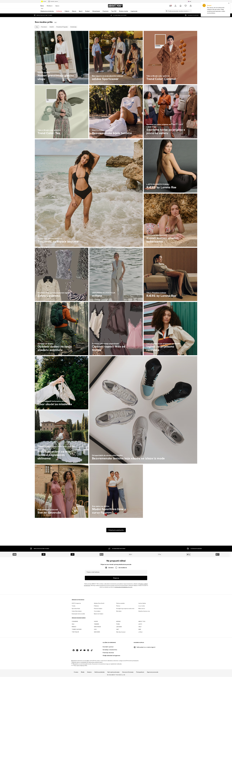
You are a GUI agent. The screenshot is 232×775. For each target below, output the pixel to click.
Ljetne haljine (142, 603)
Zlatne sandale (120, 603)
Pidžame (96, 606)
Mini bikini (118, 611)
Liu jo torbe (141, 606)
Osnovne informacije (127, 672)
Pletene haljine (98, 608)
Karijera (89, 672)
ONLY (139, 626)
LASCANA (119, 626)
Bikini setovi (141, 608)
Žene (42, 6)
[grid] (116, 275)
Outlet (44, 1)
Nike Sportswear (121, 632)
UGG (95, 629)
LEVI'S (140, 624)
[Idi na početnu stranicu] (81, 643)
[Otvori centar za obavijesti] (180, 5)
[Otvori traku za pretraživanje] (166, 11)
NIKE (139, 629)
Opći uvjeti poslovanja (113, 672)
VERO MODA (97, 626)
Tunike (73, 606)
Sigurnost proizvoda (152, 672)
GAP (117, 629)
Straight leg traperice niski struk (125, 608)
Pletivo (118, 606)
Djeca (57, 6)
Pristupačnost (140, 672)
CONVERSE (75, 621)
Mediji (82, 672)
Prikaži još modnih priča (116, 530)
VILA (73, 624)
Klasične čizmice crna (144, 611)
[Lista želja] (186, 6)
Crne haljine (97, 611)
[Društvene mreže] (73, 650)
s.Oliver (140, 632)
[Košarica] (191, 6)
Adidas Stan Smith (99, 603)
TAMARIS (96, 624)
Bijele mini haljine (98, 613)
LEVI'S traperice (76, 603)
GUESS (96, 621)
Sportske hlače (76, 608)
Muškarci (49, 6)
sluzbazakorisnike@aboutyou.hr (123, 587)
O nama (76, 672)
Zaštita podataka (99, 672)
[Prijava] (175, 6)
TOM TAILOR (75, 632)
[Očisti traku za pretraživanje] (190, 11)
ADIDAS (118, 621)
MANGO (74, 626)
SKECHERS (97, 632)
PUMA (118, 624)
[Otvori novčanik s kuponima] (170, 6)
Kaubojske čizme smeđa (78, 613)
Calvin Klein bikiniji (76, 611)
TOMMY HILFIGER (76, 629)
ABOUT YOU (141, 621)
